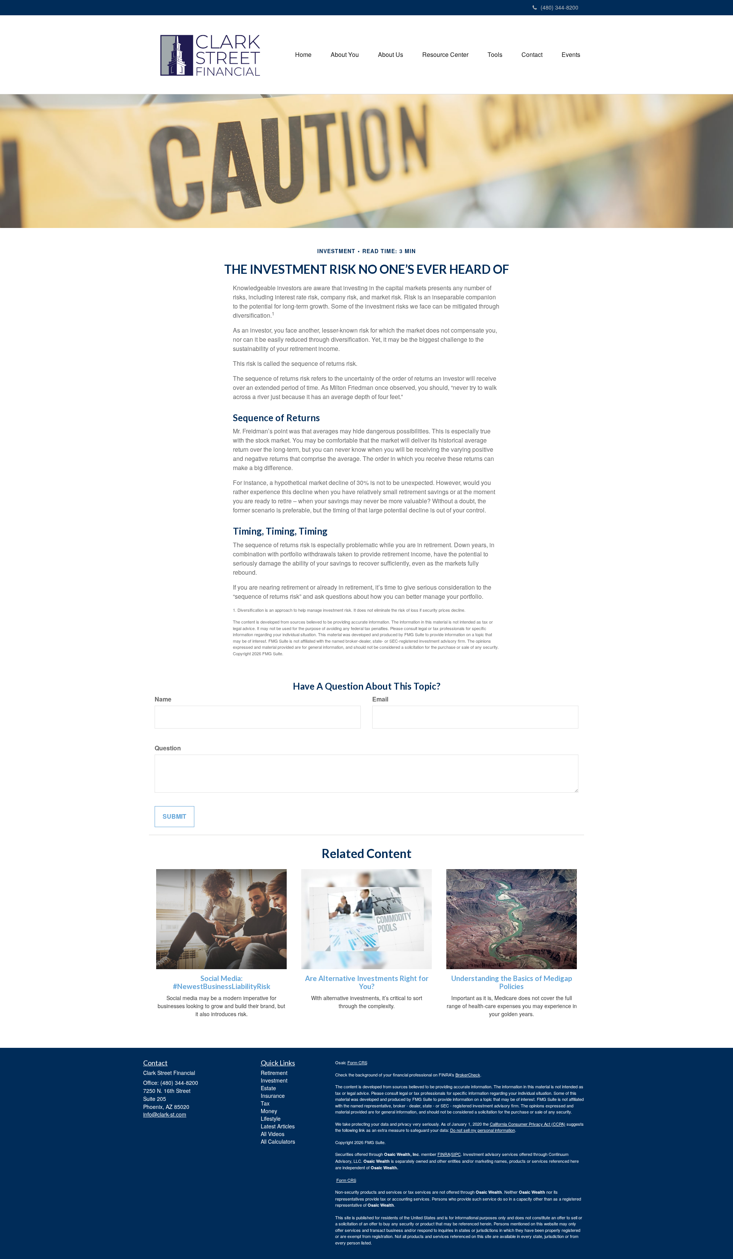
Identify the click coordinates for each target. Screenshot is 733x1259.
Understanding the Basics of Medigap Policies (511, 982)
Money (269, 1111)
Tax (265, 1103)
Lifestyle (271, 1118)
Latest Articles (278, 1126)
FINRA (444, 1154)
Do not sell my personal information (482, 1130)
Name (163, 699)
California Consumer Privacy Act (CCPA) (527, 1124)
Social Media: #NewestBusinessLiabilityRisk (221, 982)
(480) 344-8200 (559, 7)
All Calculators (278, 1141)
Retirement (274, 1072)
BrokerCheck (467, 1075)
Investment (274, 1080)
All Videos (272, 1134)
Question (168, 748)
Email (380, 699)
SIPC (456, 1154)
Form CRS (357, 1062)
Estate (268, 1088)
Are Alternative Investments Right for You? (366, 982)
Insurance (273, 1095)
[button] (344, 55)
